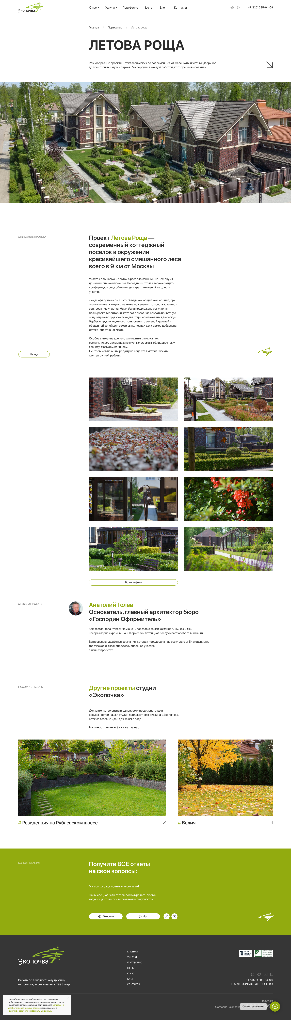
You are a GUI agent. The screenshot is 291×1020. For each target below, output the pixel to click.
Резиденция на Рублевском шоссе (58, 823)
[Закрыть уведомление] (68, 997)
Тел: (244, 980)
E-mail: (236, 984)
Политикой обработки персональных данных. (30, 1011)
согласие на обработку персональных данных (36, 1006)
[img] (232, 7)
